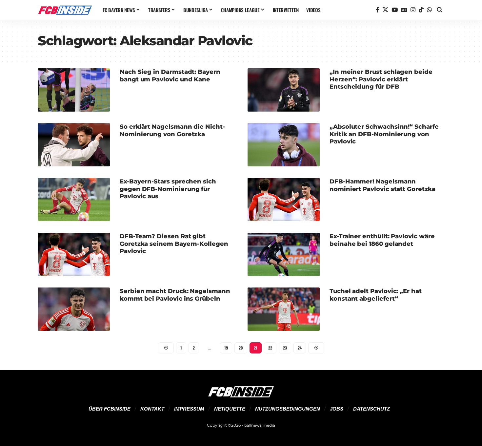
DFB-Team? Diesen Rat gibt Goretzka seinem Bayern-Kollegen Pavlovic (174, 244)
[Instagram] (413, 10)
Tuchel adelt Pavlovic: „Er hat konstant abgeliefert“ (376, 294)
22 (270, 347)
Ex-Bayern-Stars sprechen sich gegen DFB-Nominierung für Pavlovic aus (168, 189)
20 (241, 347)
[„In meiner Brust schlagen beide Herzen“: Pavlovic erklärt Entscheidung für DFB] (284, 90)
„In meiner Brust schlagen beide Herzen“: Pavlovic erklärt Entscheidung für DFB (381, 79)
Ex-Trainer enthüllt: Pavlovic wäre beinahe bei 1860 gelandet (382, 240)
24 (300, 347)
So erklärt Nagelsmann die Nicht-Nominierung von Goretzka (172, 130)
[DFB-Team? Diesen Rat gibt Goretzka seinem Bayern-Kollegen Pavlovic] (74, 254)
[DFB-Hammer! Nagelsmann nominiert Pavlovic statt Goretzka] (284, 199)
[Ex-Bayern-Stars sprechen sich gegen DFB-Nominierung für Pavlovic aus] (74, 199)
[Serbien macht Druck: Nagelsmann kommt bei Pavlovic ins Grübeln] (74, 309)
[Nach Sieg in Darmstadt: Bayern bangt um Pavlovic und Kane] (74, 90)
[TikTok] (421, 10)
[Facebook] (377, 10)
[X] (385, 10)
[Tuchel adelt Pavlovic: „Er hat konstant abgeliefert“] (284, 309)
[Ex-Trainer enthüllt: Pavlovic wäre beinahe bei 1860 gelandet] (284, 254)
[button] (440, 10)
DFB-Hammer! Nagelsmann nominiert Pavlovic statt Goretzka (382, 185)
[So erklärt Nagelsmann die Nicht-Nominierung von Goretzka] (74, 144)
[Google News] (404, 10)
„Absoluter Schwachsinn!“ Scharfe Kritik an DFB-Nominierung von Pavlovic (384, 134)
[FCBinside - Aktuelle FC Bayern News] (65, 10)
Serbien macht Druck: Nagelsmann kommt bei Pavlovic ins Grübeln (175, 294)
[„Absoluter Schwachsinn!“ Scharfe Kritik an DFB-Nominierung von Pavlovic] (284, 144)
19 (226, 347)
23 (285, 347)
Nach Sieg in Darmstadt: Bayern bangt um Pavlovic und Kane (170, 75)
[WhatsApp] (429, 10)
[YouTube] (394, 10)
